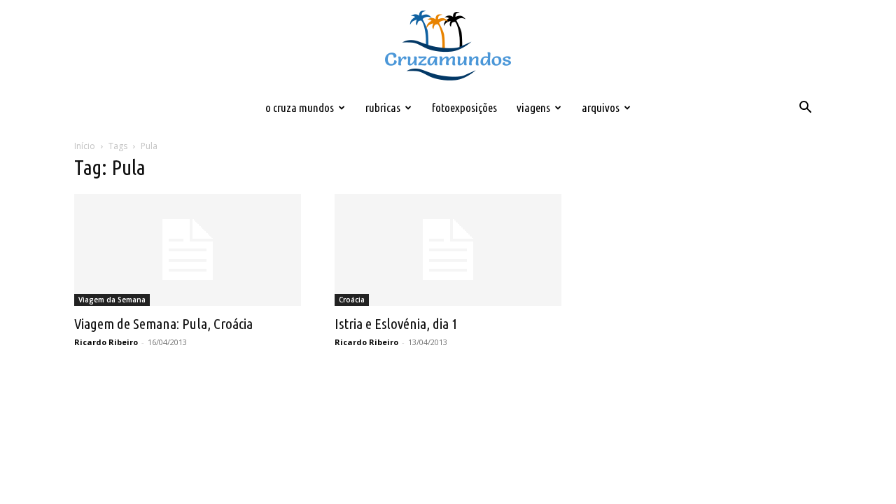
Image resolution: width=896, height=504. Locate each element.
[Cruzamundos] (448, 46)
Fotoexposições (464, 107)
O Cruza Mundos (299, 107)
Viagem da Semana (112, 299)
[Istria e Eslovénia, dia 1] (448, 250)
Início (84, 146)
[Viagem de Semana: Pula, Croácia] (187, 250)
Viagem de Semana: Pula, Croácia (163, 323)
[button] (805, 108)
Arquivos (601, 107)
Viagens (533, 107)
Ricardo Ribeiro (106, 342)
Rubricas (382, 107)
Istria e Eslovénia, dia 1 (396, 323)
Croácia (352, 299)
